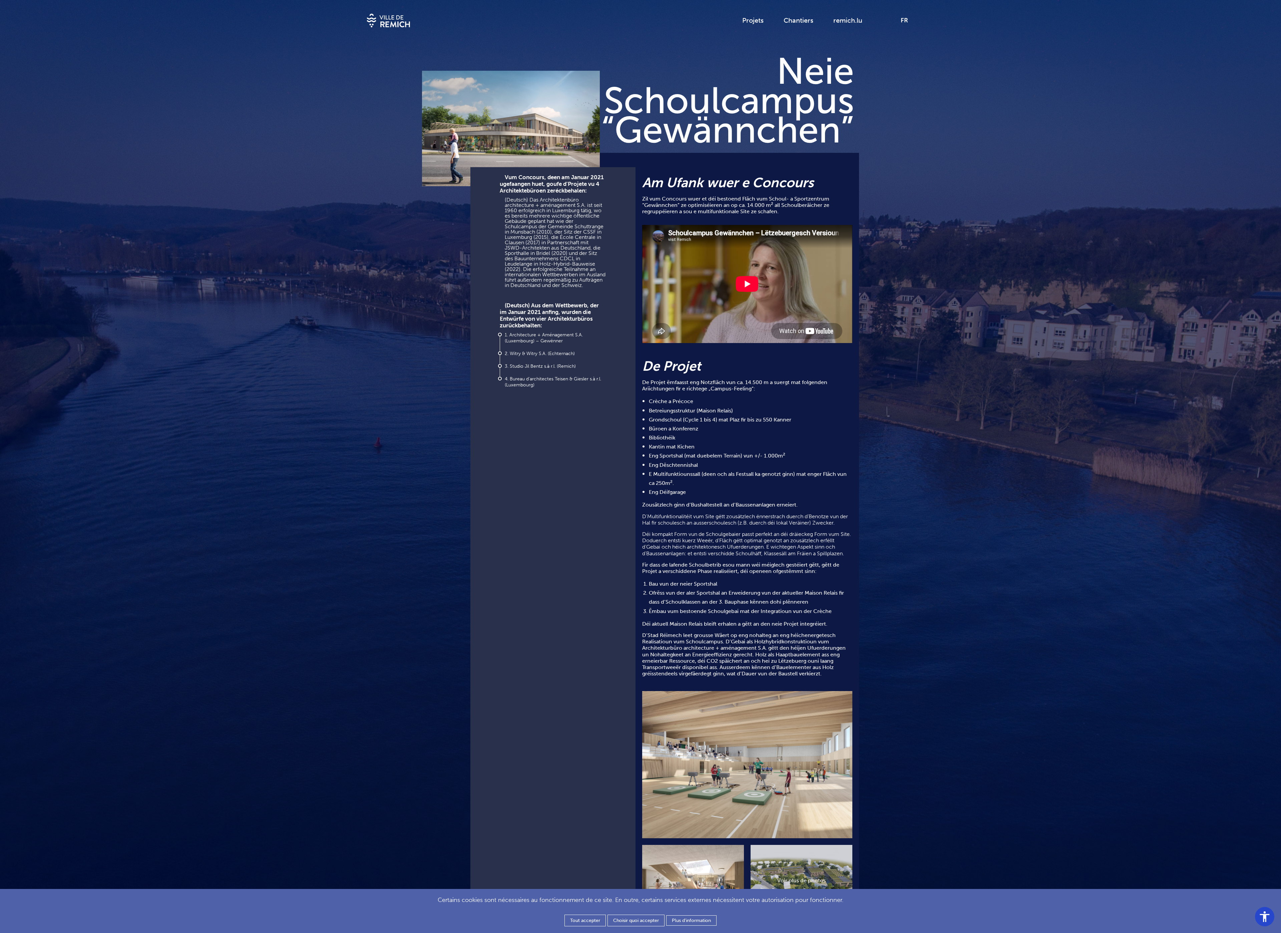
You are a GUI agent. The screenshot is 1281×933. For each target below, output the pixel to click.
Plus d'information (691, 920)
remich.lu (847, 20)
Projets (753, 20)
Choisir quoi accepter (636, 920)
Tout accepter (585, 920)
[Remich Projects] (388, 20)
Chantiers (798, 20)
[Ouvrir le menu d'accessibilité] (1264, 916)
